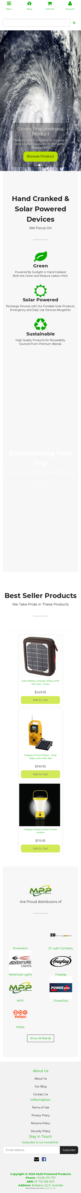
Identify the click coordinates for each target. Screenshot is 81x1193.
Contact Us (40, 1094)
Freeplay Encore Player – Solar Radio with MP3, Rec (40, 757)
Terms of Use (40, 1107)
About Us (40, 1078)
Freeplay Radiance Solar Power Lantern (40, 831)
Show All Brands (40, 1038)
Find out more (40, 485)
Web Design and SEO (35, 1188)
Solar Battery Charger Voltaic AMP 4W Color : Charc (40, 682)
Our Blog (41, 1086)
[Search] (74, 23)
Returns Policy (40, 1123)
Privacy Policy (40, 1115)
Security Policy (40, 1131)
